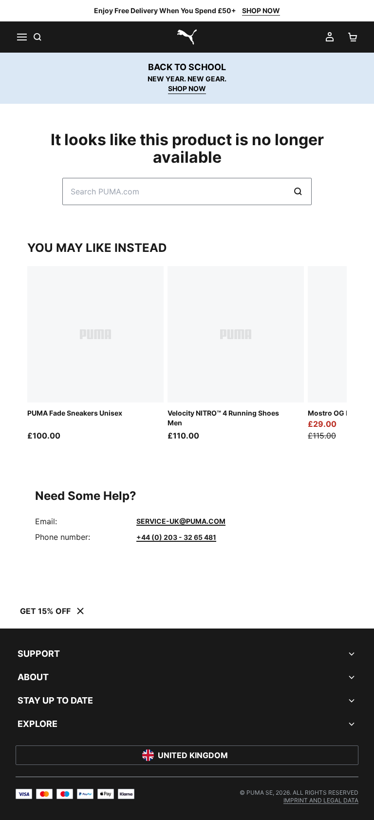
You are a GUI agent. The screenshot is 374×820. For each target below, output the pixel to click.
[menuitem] (320, 800)
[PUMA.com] (187, 37)
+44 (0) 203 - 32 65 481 (176, 537)
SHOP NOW (261, 10)
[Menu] (21, 37)
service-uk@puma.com (180, 521)
